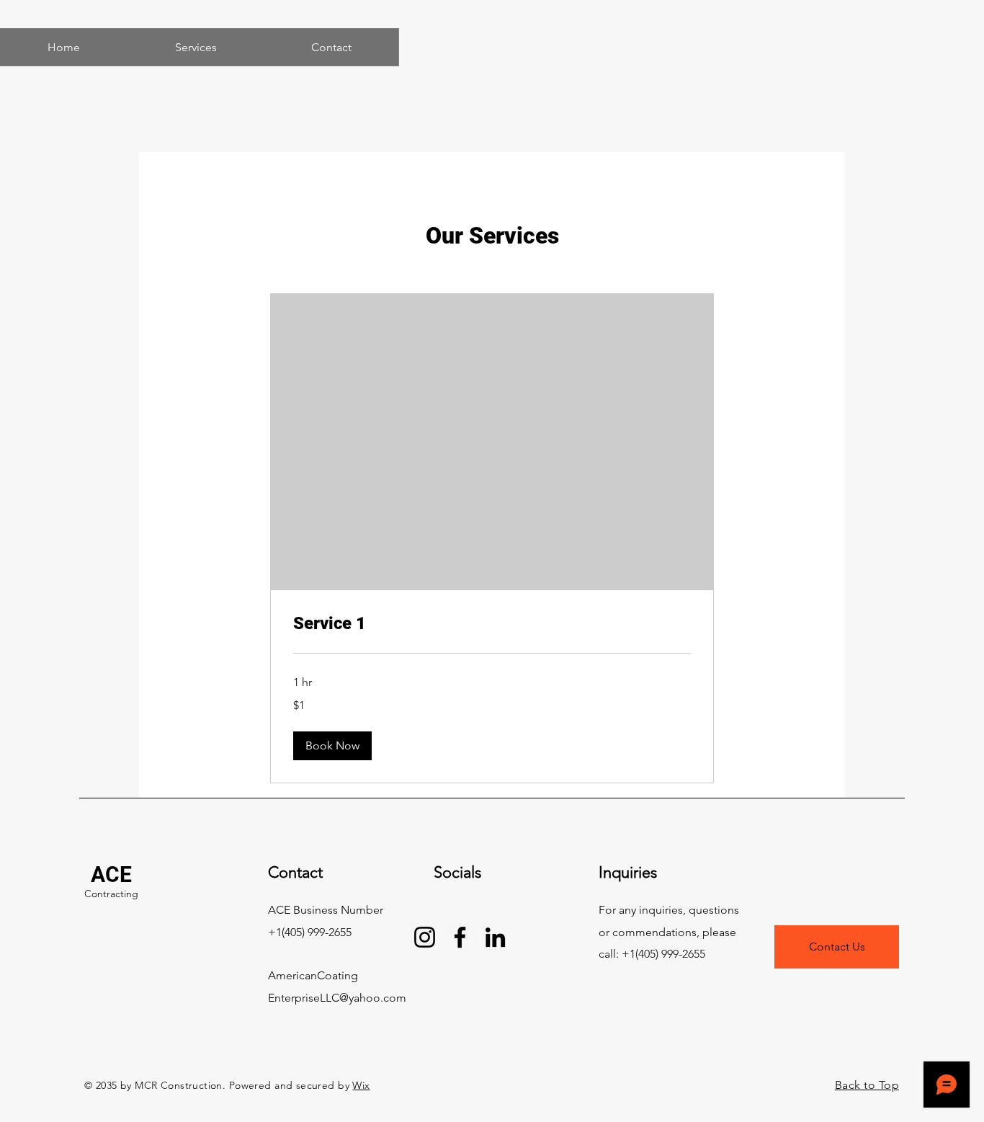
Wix (361, 1085)
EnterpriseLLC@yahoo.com (337, 998)
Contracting (111, 893)
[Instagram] (425, 937)
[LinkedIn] (495, 937)
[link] (492, 624)
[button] (332, 745)
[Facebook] (460, 937)
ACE (111, 874)
